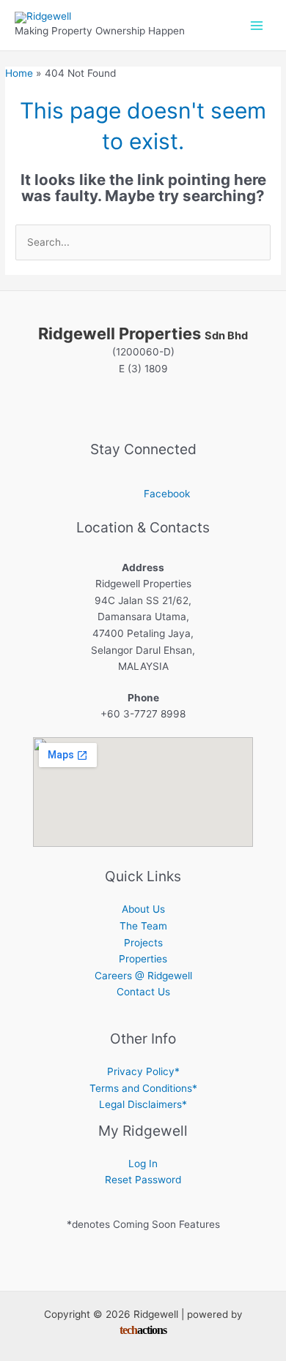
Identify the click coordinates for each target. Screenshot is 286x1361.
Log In (143, 1163)
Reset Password (143, 1179)
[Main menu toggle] (257, 25)
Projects (143, 943)
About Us (143, 909)
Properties (143, 959)
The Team (143, 926)
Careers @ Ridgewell (143, 975)
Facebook (167, 493)
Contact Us (143, 992)
